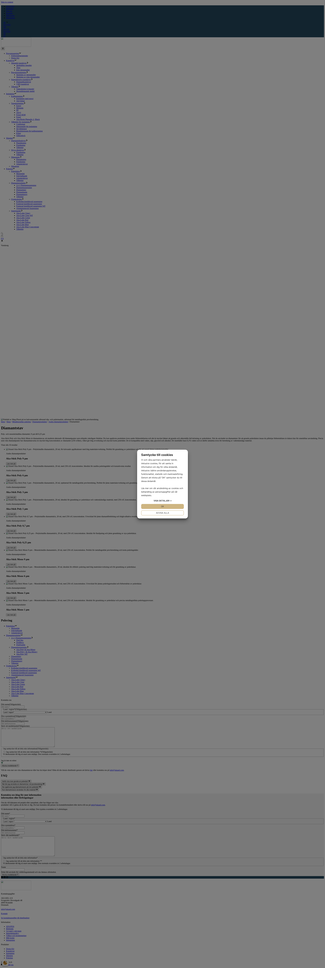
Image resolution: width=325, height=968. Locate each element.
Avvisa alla (162, 513)
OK (162, 506)
